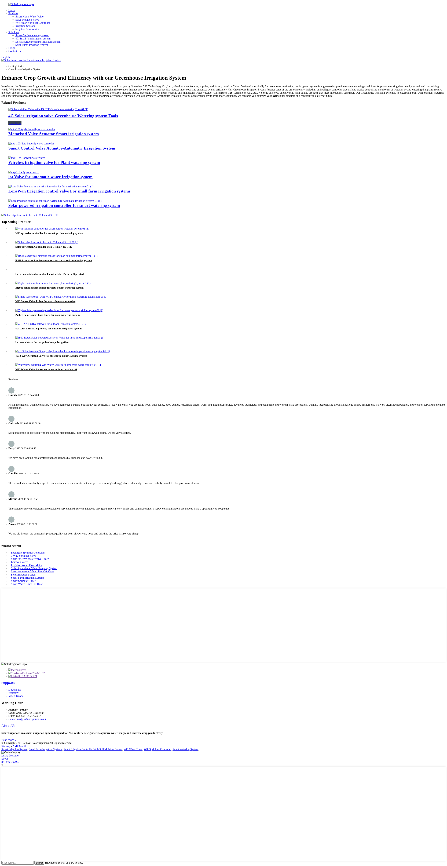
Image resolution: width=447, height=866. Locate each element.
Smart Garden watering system (32, 35)
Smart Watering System (185, 749)
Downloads (14, 689)
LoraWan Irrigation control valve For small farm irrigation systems (69, 191)
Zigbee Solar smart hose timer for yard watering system (47, 315)
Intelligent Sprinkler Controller (28, 552)
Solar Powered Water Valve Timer (30, 558)
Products (13, 13)
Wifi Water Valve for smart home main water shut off (46, 369)
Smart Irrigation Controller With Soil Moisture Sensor (93, 749)
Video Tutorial (16, 695)
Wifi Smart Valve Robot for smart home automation (45, 301)
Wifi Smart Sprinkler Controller (32, 22)
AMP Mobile (19, 746)
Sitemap (5, 746)
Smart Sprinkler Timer (23, 580)
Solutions (13, 32)
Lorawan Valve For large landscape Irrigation (41, 342)
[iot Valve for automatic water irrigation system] (23, 172)
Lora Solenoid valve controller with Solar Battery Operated (49, 274)
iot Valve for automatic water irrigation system (50, 176)
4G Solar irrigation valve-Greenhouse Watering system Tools (63, 116)
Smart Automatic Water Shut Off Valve (32, 571)
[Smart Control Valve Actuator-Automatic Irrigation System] (31, 143)
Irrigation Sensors (25, 25)
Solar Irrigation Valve (27, 19)
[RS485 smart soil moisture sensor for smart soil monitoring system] (56, 255)
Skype (4, 758)
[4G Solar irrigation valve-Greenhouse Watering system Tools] (48, 109)
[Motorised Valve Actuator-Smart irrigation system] (31, 129)
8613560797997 (10, 761)
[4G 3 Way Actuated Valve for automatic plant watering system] (62, 351)
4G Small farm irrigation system (32, 38)
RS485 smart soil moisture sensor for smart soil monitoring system (53, 260)
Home (11, 10)
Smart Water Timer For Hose (27, 584)
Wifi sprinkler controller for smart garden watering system (49, 233)
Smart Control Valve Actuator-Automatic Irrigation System (61, 148)
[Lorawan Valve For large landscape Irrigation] (59, 337)
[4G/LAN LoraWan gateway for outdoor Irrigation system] (50, 323)
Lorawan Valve (19, 562)
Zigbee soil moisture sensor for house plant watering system (49, 287)
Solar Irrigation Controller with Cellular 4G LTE (43, 246)
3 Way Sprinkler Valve (23, 555)
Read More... (8, 739)
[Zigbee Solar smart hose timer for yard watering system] (59, 310)
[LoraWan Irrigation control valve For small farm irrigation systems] (50, 186)
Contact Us (14, 51)
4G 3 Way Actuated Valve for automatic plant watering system (51, 355)
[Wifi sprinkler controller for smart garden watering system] (52, 228)
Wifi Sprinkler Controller (157, 749)
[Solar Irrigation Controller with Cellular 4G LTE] (46, 242)
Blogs (11, 47)
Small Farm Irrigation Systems (27, 577)
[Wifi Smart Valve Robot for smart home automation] (61, 296)
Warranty (13, 692)
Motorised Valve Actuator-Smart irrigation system (53, 134)
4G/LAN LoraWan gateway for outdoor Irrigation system (48, 328)
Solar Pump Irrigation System (31, 44)
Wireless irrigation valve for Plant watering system (54, 162)
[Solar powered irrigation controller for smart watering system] (54, 200)
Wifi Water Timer (133, 749)
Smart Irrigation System (14, 749)
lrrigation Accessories (27, 29)
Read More (15, 123)
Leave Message (10, 755)
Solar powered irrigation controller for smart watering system (64, 205)
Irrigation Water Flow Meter (26, 565)
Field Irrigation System (23, 574)
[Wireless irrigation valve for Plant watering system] (26, 157)
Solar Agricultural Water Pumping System (34, 568)
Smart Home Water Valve (29, 16)
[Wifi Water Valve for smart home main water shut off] (58, 364)
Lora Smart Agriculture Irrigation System (37, 41)
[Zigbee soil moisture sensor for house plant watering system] (52, 283)
